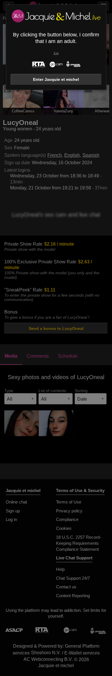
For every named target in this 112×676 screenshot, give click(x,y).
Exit (56, 53)
